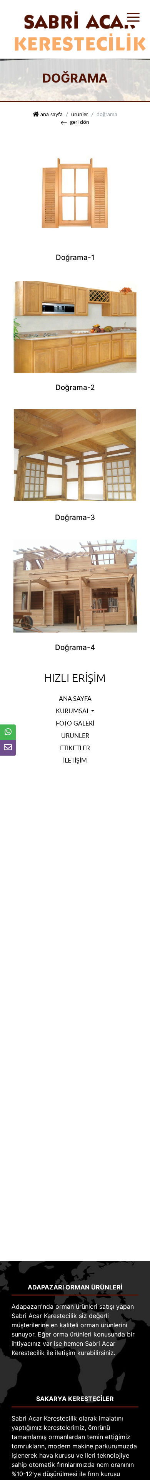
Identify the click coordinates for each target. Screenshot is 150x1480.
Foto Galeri (75, 723)
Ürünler (79, 114)
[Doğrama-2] (75, 324)
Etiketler (75, 748)
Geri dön (79, 121)
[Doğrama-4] (75, 583)
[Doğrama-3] (75, 454)
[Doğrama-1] (75, 194)
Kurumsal (73, 711)
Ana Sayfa (75, 698)
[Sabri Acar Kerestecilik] (76, 28)
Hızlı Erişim (75, 678)
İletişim (75, 760)
